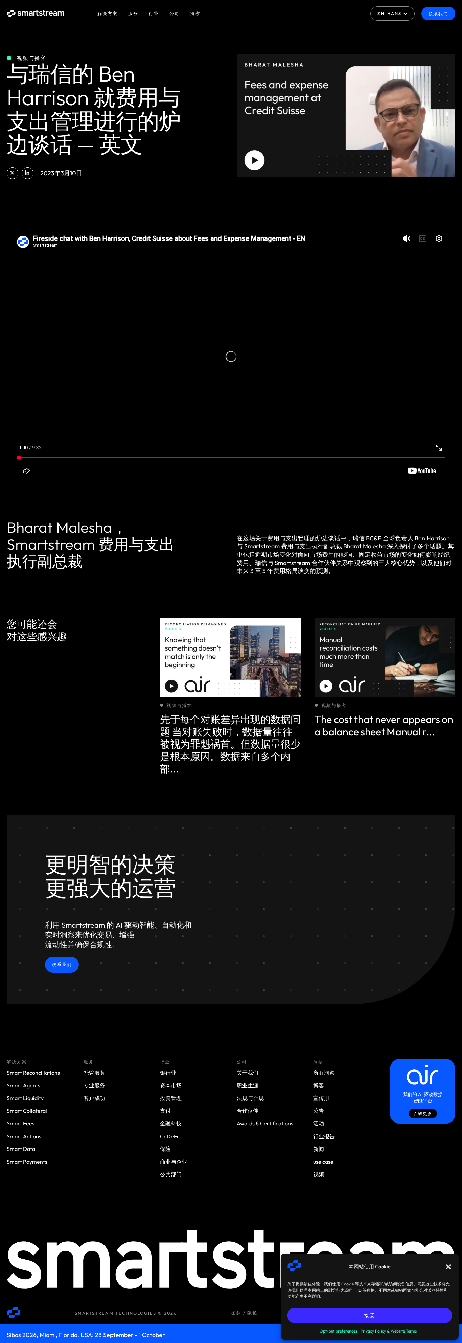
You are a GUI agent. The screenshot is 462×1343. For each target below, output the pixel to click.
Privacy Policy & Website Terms (389, 1331)
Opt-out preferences (338, 1331)
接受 (370, 1315)
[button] (448, 1266)
